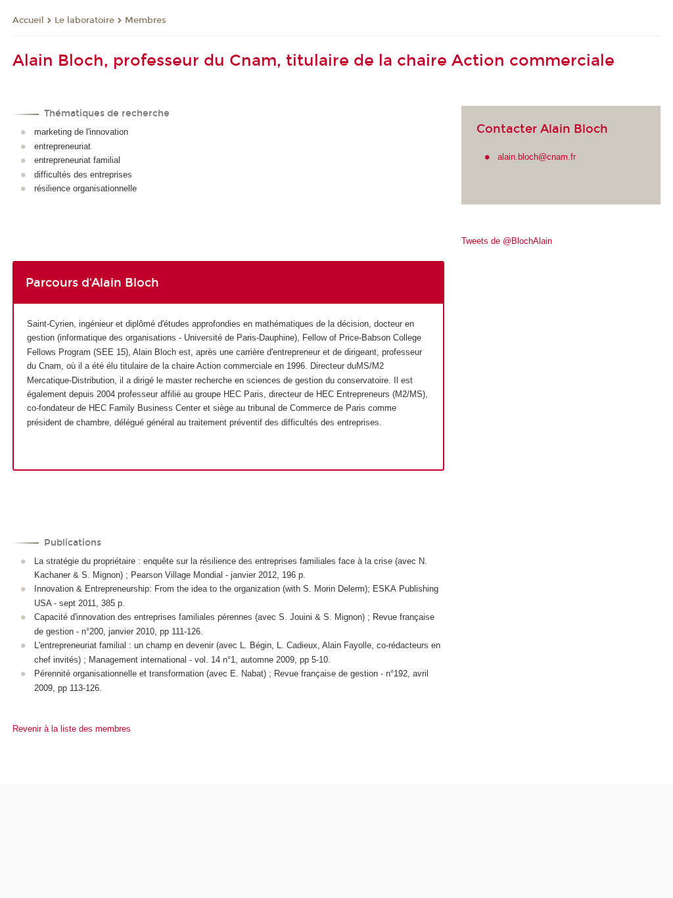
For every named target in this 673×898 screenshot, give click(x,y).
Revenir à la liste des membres (71, 729)
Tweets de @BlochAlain (506, 241)
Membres (145, 20)
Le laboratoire (84, 20)
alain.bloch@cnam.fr (537, 157)
